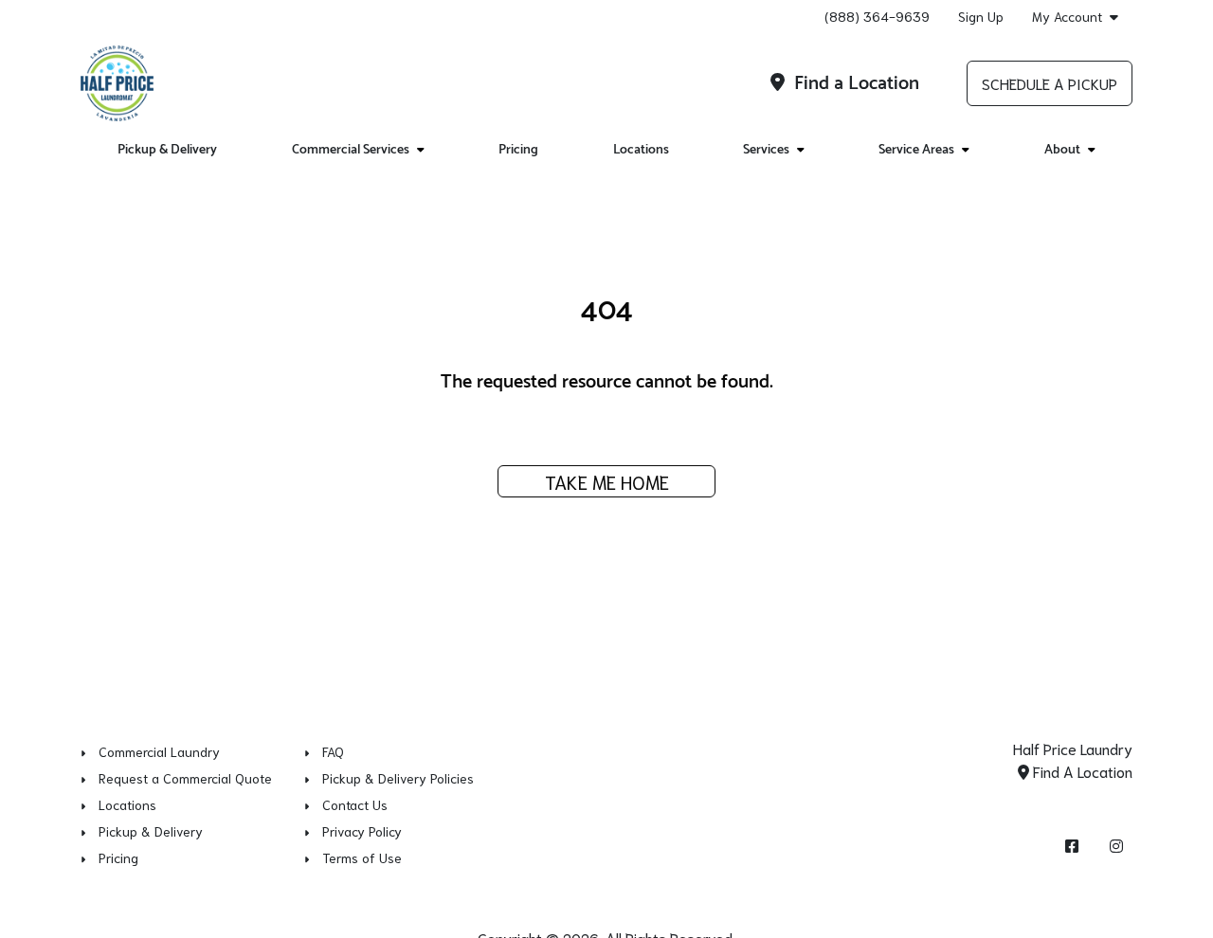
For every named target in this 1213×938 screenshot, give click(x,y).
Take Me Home (607, 481)
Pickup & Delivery (167, 150)
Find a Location (854, 83)
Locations (641, 150)
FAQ (333, 751)
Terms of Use (362, 857)
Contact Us (355, 804)
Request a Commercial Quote (185, 777)
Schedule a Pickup (1049, 83)
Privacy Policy (362, 830)
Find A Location (1080, 771)
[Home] (117, 83)
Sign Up (981, 16)
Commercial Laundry (159, 751)
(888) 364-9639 (877, 16)
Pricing (518, 150)
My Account (1067, 17)
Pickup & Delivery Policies (398, 777)
